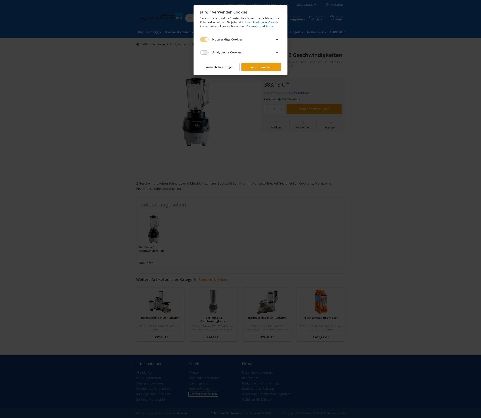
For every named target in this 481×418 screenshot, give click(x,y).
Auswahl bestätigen (220, 67)
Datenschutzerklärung (259, 26)
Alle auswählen (261, 67)
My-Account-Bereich (265, 22)
